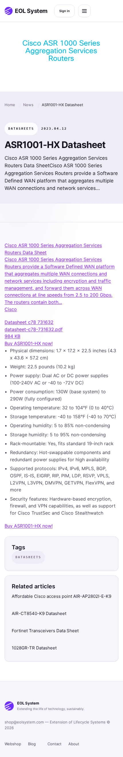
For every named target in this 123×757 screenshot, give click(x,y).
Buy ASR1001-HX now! (29, 343)
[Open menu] (84, 11)
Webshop (13, 744)
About (73, 744)
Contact (54, 744)
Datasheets (21, 129)
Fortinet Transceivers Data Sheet (45, 630)
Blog (32, 744)
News (28, 104)
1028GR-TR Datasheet (34, 648)
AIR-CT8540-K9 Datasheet (39, 613)
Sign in (64, 11)
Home (10, 104)
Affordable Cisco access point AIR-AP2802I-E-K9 (61, 596)
